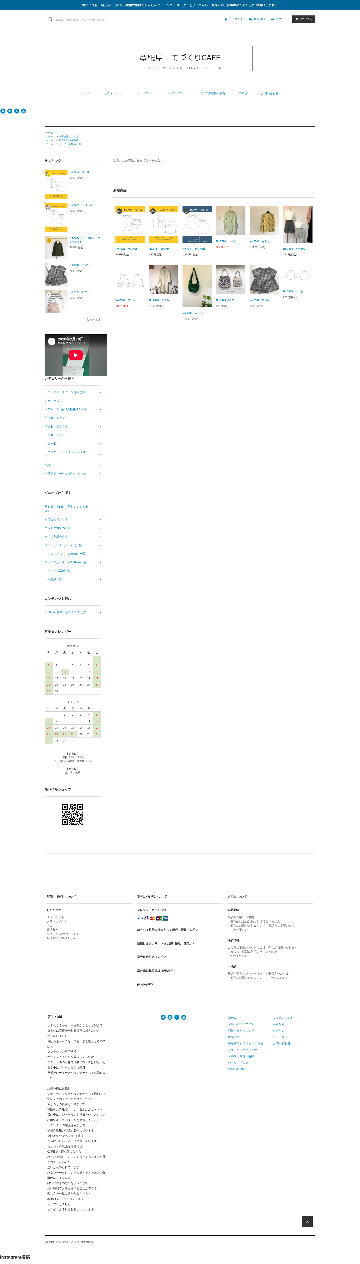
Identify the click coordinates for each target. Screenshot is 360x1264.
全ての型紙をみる (69, 140)
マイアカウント (283, 1017)
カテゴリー (111, 93)
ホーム (85, 93)
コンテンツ (173, 93)
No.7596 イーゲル (294, 248)
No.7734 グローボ (193, 248)
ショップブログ (238, 1062)
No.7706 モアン (259, 241)
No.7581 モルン (79, 265)
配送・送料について (241, 1030)
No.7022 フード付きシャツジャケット (85, 239)
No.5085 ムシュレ (193, 313)
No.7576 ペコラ (293, 291)
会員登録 (259, 19)
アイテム (306, 19)
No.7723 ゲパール (81, 205)
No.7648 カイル (159, 300)
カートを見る (281, 1037)
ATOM (240, 1069)
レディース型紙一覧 (70, 144)
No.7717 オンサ (79, 172)
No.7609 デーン (125, 300)
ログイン (281, 19)
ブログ (243, 93)
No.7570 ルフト (79, 292)
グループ (142, 93)
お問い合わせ (270, 93)
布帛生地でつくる (69, 136)
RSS (231, 1069)
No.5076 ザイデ (225, 300)
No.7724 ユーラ (226, 241)
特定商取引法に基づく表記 (245, 1043)
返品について (236, 1037)
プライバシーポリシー (242, 1049)
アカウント (236, 19)
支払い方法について (241, 1024)
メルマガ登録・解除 (212, 93)
